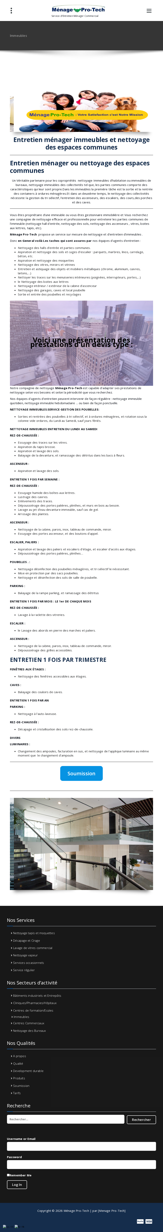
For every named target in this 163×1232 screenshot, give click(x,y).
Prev (12, 109)
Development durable (28, 1071)
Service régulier (24, 970)
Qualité (18, 1063)
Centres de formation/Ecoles (33, 1010)
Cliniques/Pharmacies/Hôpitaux (34, 1003)
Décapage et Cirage (26, 940)
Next (150, 109)
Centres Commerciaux (28, 1023)
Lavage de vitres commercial (32, 948)
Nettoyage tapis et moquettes (34, 933)
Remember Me (20, 1175)
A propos (19, 1056)
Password (14, 1157)
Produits (19, 1078)
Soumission (82, 773)
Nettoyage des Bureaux (29, 1031)
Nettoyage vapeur (25, 955)
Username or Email (21, 1139)
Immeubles (21, 1017)
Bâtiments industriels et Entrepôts (37, 996)
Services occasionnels (28, 963)
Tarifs (17, 1093)
